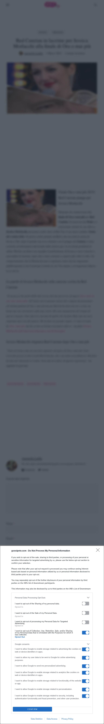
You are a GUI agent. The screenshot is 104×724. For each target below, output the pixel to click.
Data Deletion (37, 719)
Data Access (52, 719)
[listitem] (52, 597)
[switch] (85, 603)
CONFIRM (32, 709)
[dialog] (52, 635)
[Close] (98, 550)
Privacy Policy (67, 719)
